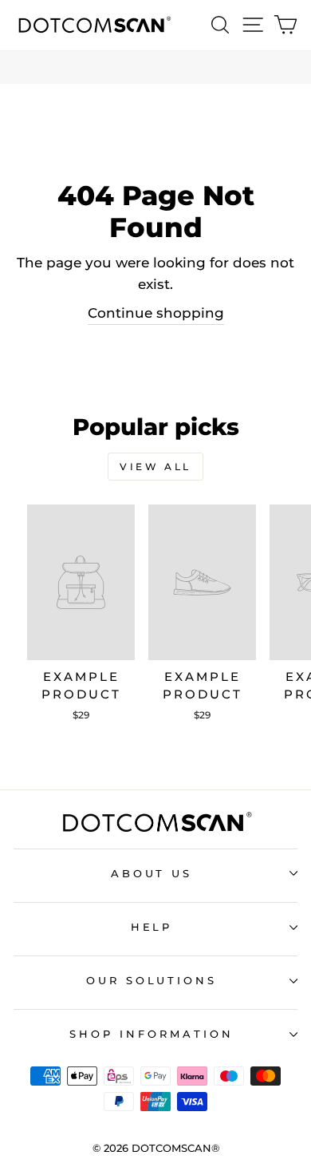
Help (152, 926)
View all (155, 467)
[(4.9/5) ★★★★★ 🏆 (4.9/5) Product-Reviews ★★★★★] (155, 67)
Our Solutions (152, 980)
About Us (152, 873)
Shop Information (151, 1033)
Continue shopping (156, 313)
